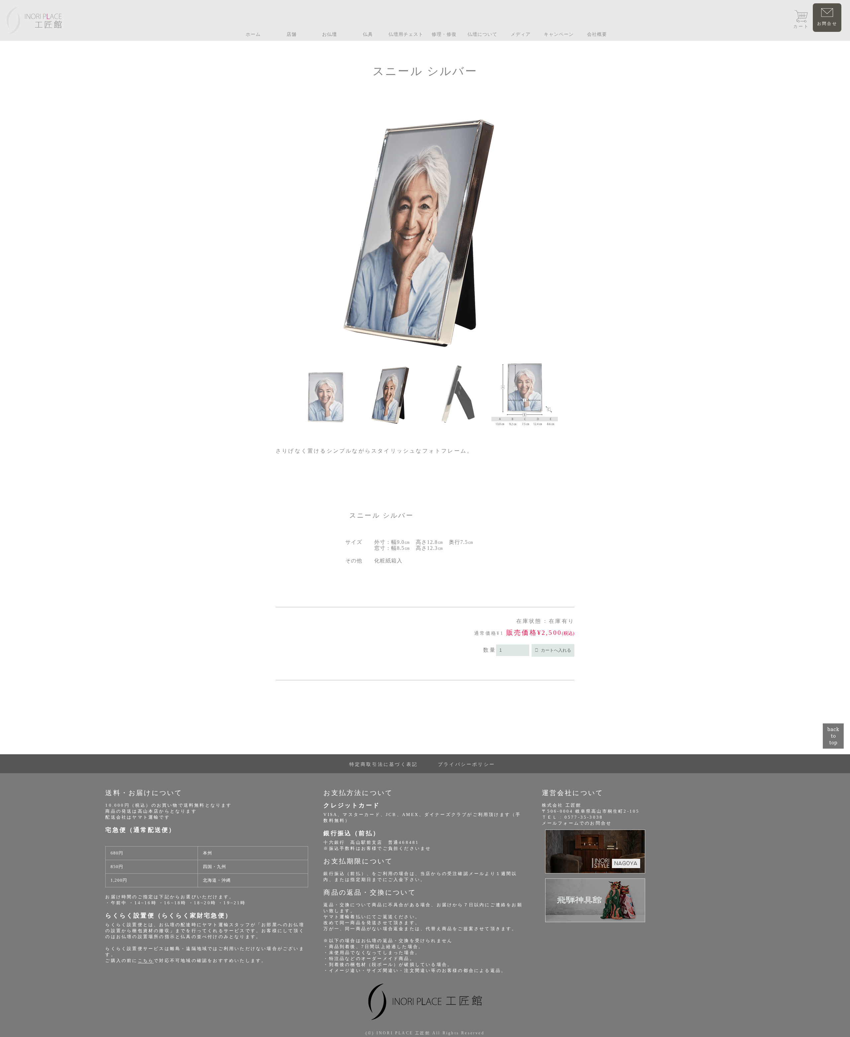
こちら (146, 960)
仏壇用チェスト (405, 34)
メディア (521, 34)
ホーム (253, 34)
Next (564, 274)
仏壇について (482, 34)
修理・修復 (444, 34)
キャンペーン (559, 34)
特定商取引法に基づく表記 (383, 764)
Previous (286, 274)
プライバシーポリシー (466, 764)
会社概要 (597, 34)
